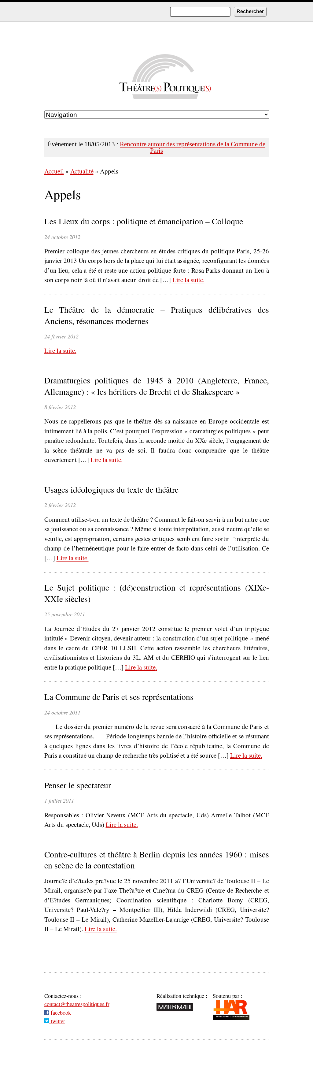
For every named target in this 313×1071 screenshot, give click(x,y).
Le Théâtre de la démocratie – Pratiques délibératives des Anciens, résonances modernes (156, 315)
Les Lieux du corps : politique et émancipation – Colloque (143, 221)
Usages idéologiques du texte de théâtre (111, 489)
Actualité (82, 171)
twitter (57, 1021)
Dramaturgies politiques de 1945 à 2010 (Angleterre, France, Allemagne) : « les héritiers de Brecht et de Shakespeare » (156, 386)
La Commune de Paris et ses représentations (118, 696)
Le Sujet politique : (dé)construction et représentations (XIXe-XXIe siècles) (156, 593)
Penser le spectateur (77, 785)
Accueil (54, 171)
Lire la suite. (188, 279)
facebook (60, 1012)
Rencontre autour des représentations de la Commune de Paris (192, 147)
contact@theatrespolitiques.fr (76, 1004)
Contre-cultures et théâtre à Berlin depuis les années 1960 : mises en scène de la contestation (156, 860)
